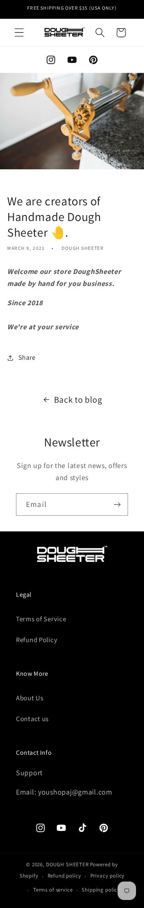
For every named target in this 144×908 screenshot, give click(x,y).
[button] (19, 32)
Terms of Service (41, 618)
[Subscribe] (117, 504)
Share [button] (27, 357)
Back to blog (78, 399)
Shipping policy (101, 889)
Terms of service (52, 889)
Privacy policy (107, 875)
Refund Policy (36, 639)
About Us (30, 697)
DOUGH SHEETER (67, 864)
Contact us (32, 718)
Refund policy (64, 875)
